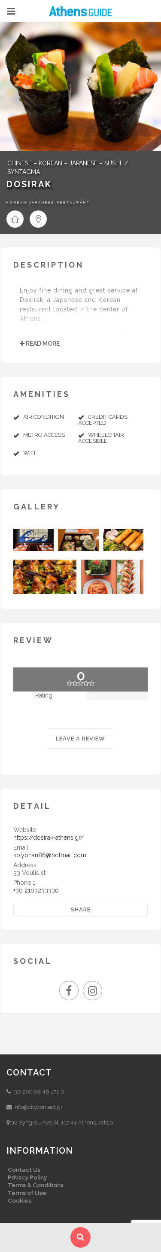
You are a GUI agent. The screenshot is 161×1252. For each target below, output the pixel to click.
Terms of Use (27, 1192)
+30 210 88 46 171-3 (38, 1091)
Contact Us (24, 1169)
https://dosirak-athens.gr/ (48, 837)
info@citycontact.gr (38, 1107)
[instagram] (92, 992)
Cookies (19, 1200)
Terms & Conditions (36, 1185)
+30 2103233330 (36, 890)
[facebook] (71, 992)
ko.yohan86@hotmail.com (49, 855)
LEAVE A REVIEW (80, 738)
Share (81, 909)
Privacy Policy (27, 1177)
